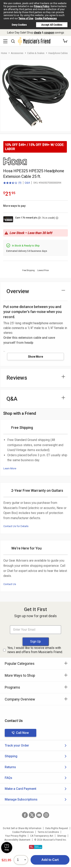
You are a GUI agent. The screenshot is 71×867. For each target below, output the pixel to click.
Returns (10, 767)
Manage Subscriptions (21, 799)
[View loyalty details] (57, 218)
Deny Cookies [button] (19, 24)
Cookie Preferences (46, 18)
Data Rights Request (56, 828)
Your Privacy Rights (15, 835)
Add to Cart (50, 859)
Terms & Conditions (48, 832)
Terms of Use (26, 18)
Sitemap (61, 835)
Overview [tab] (18, 291)
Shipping (11, 756)
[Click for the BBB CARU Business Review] (35, 847)
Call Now (22, 733)
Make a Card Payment (20, 789)
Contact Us (9, 584)
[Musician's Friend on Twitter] (32, 815)
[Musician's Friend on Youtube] (39, 815)
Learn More (9, 468)
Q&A (27, 182)
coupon (49, 32)
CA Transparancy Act (41, 835)
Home (4, 53)
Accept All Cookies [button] (51, 24)
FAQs (8, 778)
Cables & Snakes (35, 53)
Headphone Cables (58, 53)
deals (37, 32)
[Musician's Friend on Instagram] (46, 815)
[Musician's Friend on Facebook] (24, 815)
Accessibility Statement (17, 839)
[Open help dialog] (6, 847)
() (12, 183)
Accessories (17, 53)
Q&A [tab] (12, 398)
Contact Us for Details (15, 526)
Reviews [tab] (17, 377)
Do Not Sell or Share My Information (22, 828)
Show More (35, 356)
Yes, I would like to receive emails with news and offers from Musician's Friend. (35, 650)
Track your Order (17, 745)
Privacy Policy (41, 6)
